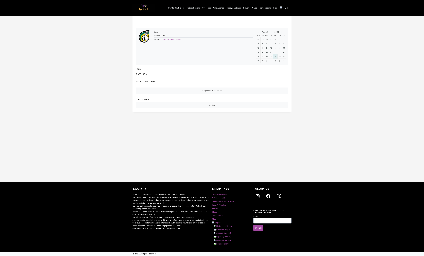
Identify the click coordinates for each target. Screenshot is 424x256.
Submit (258, 228)
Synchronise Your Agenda (213, 8)
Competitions (265, 8)
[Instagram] (257, 196)
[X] (279, 196)
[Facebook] (268, 196)
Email (256, 216)
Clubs (254, 8)
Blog (275, 8)
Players (246, 8)
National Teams (193, 8)
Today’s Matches (234, 8)
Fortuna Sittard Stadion (172, 39)
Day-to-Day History (176, 8)
